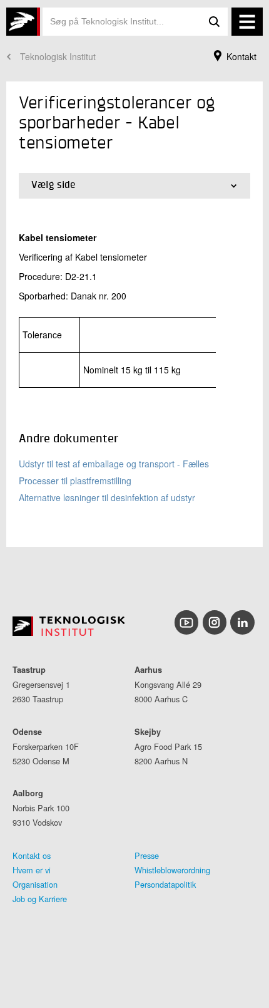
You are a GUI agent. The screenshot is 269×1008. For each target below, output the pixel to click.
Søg (214, 22)
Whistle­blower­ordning (172, 870)
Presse (146, 855)
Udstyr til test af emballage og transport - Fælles (114, 463)
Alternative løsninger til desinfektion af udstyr (107, 497)
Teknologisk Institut (58, 56)
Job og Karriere (40, 899)
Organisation (35, 884)
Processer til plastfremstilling (75, 480)
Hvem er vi (32, 870)
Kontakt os (32, 855)
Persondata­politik (165, 884)
